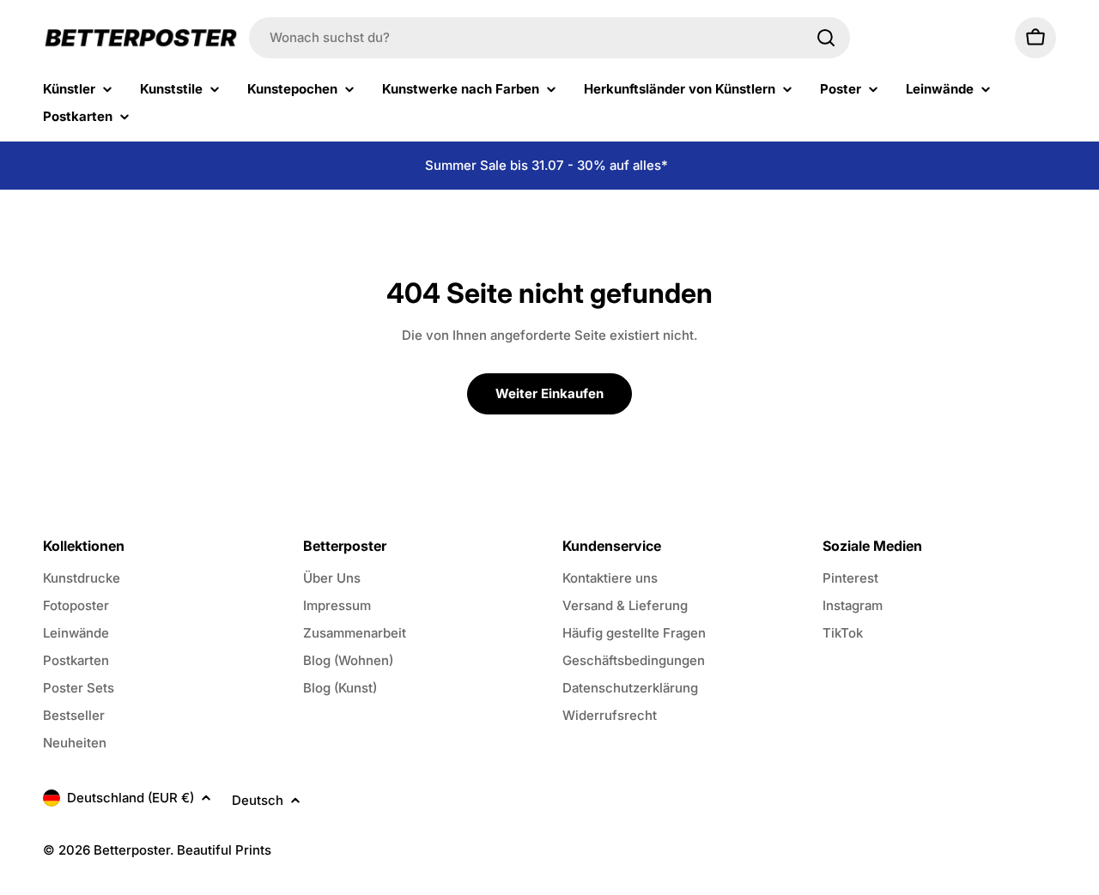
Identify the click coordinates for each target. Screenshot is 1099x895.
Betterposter (132, 850)
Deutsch (257, 800)
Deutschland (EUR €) (130, 797)
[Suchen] (826, 37)
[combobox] (549, 37)
